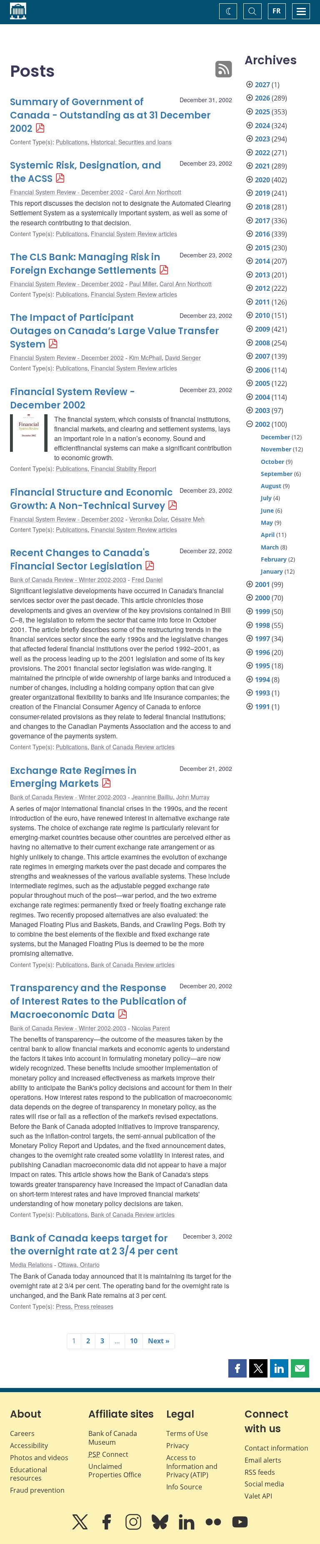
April (268, 535)
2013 (262, 275)
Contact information (276, 1448)
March (270, 547)
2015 (262, 247)
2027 (262, 84)
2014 (262, 261)
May (267, 522)
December (275, 437)
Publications (72, 142)
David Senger (183, 357)
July (266, 498)
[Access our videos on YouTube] (240, 1527)
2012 (262, 288)
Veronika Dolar (148, 519)
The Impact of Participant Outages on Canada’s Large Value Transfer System (114, 331)
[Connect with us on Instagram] (134, 1527)
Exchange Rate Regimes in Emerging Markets (73, 777)
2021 (262, 166)
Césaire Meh (188, 519)
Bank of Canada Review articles (133, 747)
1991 (262, 706)
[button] (237, 1368)
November (276, 449)
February (274, 559)
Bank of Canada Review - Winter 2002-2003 (68, 579)
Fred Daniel (147, 579)
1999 (262, 611)
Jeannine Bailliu (152, 797)
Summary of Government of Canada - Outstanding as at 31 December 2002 (110, 115)
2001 (262, 584)
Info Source (184, 1486)
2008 (262, 343)
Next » (159, 1340)
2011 (262, 302)
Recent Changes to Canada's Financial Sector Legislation (80, 560)
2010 (262, 315)
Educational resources (28, 1474)
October (272, 462)
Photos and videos (39, 1457)
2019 (262, 193)
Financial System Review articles (134, 233)
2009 (262, 329)
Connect (108, 1454)
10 (134, 1340)
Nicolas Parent (151, 1028)
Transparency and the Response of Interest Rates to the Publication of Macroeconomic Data (98, 1001)
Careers (22, 1433)
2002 (262, 424)
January (272, 571)
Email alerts (263, 1460)
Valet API (258, 1496)
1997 (262, 638)
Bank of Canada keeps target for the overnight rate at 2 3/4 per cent (94, 1245)
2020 (262, 179)
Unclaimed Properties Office (114, 1471)
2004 (262, 397)
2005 (262, 383)
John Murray (193, 797)
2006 (262, 370)
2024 (262, 125)
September (276, 474)
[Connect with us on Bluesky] (161, 1527)
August (271, 486)
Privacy (177, 1445)
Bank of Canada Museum (112, 1438)
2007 (262, 356)
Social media (264, 1484)
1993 (262, 693)
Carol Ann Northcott (155, 192)
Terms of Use (187, 1433)
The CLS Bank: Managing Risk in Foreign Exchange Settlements (85, 264)
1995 (262, 665)
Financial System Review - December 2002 (67, 192)
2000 (262, 597)
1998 (262, 625)
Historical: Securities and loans (131, 142)
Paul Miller (142, 284)
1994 (262, 679)
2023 (262, 139)
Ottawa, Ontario (79, 1264)
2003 (262, 410)
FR (276, 10)
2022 (262, 152)
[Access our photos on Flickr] (214, 1527)
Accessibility (29, 1445)
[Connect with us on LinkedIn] (187, 1527)
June (267, 510)
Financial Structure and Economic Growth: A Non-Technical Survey (91, 499)
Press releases (93, 1306)
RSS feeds (260, 1472)
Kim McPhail (145, 357)
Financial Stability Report (123, 468)
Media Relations (31, 1264)
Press (63, 1306)
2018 (262, 207)
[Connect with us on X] (81, 1527)
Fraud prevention (37, 1490)
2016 (262, 234)
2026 (262, 98)
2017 (262, 220)
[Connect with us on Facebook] (107, 1527)
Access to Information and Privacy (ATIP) (192, 1466)
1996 (262, 652)
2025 (262, 111)
